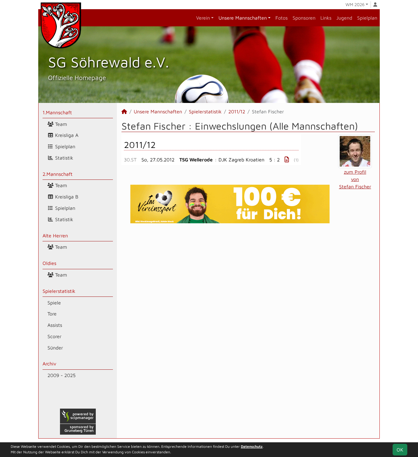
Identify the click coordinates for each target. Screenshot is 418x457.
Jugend (344, 18)
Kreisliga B (66, 196)
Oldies (49, 263)
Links (325, 18)
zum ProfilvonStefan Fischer (355, 179)
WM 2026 (354, 4)
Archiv (49, 363)
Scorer (54, 336)
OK (400, 449)
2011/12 (236, 111)
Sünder (55, 347)
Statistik (63, 158)
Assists (54, 325)
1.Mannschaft (57, 112)
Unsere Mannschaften (242, 18)
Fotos (281, 18)
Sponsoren (304, 18)
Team (60, 124)
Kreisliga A (66, 135)
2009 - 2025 (61, 375)
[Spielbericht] (287, 159)
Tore (52, 313)
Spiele (54, 302)
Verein (203, 18)
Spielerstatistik (59, 291)
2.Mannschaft (58, 174)
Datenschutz (252, 446)
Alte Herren (55, 235)
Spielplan (367, 18)
